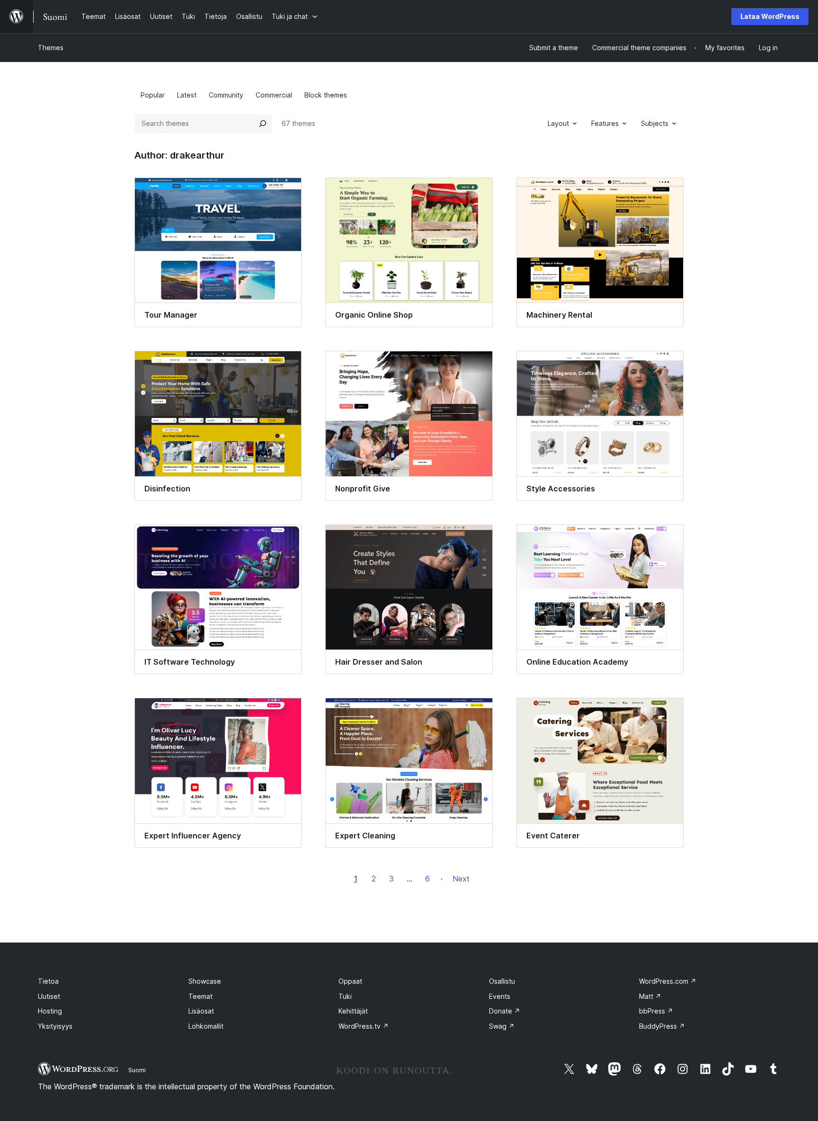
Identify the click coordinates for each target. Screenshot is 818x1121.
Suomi (137, 1070)
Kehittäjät (353, 1011)
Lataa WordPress (770, 16)
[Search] (262, 123)
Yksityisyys (55, 1026)
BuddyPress (662, 1026)
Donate (504, 1011)
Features (605, 123)
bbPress (656, 1011)
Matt (650, 996)
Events (499, 996)
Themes (50, 48)
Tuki (345, 996)
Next (461, 878)
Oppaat (350, 981)
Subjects (654, 123)
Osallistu (502, 981)
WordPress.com (667, 981)
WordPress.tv (363, 1026)
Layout (558, 123)
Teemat (200, 996)
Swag (502, 1026)
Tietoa (48, 981)
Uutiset (49, 996)
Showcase (204, 981)
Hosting (50, 1011)
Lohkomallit (205, 1026)
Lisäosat (201, 1011)
